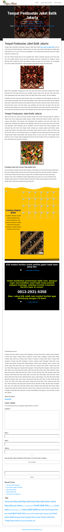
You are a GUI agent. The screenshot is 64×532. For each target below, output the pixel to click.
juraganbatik (40, 21)
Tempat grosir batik (12, 521)
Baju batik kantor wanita (46, 501)
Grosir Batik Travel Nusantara (13, 494)
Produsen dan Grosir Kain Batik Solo (34, 23)
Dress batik (51, 505)
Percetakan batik (50, 26)
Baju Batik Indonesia (11, 489)
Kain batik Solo (42, 510)
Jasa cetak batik (29, 509)
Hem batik (19, 510)
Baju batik (18, 501)
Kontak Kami (57, 2)
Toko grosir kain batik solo (27, 521)
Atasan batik (17, 26)
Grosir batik (42, 26)
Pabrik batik (29, 513)
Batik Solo (24, 505)
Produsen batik (47, 514)
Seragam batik (19, 517)
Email (6, 440)
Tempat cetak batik (48, 517)
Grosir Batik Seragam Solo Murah (14, 487)
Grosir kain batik (13, 510)
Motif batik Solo (19, 513)
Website (7, 448)
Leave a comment (32, 28)
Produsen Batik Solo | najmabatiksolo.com (32, 529)
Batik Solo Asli (35, 26)
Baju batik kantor (29, 501)
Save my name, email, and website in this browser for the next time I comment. (26, 458)
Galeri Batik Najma (46, 2)
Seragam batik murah (32, 517)
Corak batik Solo (41, 505)
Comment (8, 409)
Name (7, 433)
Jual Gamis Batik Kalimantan (13, 485)
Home (36, 2)
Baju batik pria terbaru (26, 26)
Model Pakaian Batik (11, 492)
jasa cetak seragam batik (47, 47)
